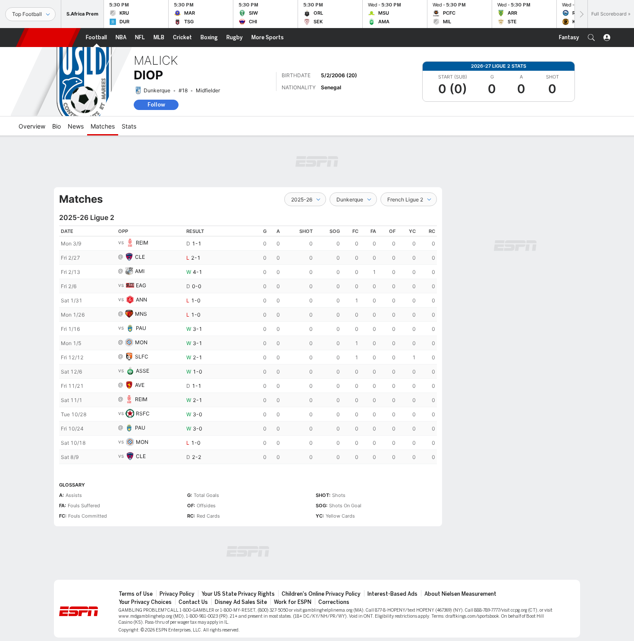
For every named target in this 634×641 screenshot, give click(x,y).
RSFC (143, 413)
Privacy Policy (177, 594)
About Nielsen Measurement (460, 594)
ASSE (142, 371)
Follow (156, 104)
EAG (141, 285)
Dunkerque (157, 90)
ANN (141, 299)
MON (141, 342)
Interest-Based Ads (392, 594)
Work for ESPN (292, 602)
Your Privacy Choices (145, 602)
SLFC (141, 356)
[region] (248, 345)
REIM (142, 242)
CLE (140, 257)
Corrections (333, 602)
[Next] (580, 14)
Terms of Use (136, 594)
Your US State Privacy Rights (238, 594)
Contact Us (193, 602)
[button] (591, 37)
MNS (141, 314)
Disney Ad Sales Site (241, 602)
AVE (139, 385)
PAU (141, 328)
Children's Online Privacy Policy (321, 594)
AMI (139, 271)
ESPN (48, 37)
